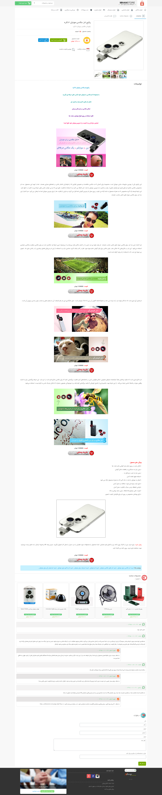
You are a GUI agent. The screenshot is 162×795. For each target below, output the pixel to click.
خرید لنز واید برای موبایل (81, 568)
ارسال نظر (142, 763)
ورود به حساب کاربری (47, 791)
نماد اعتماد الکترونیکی (108, 783)
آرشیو (137, 579)
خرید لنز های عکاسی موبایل (108, 568)
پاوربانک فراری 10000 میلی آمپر (134, 609)
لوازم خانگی (139, 10)
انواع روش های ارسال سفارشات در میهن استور (101, 786)
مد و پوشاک (84, 10)
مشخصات (138, 16)
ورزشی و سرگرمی (70, 10)
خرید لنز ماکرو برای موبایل (65, 568)
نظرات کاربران (108, 16)
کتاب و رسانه (54, 10)
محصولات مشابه (124, 16)
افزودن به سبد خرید (56, 40)
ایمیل (144, 728)
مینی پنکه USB (108, 609)
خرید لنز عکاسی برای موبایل (126, 568)
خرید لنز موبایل (94, 568)
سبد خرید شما (23, 3)
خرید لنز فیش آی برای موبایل (48, 568)
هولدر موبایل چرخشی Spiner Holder (30, 609)
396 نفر (41, 40)
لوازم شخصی (125, 10)
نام (145, 721)
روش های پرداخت (109, 789)
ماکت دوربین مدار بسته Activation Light (56, 609)
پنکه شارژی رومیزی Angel (82, 609)
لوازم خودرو (98, 10)
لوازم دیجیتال (111, 10)
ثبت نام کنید (35, 791)
